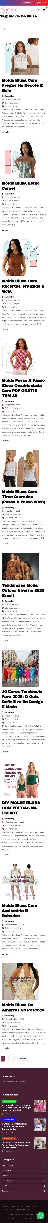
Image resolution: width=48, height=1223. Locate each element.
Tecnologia (6, 1191)
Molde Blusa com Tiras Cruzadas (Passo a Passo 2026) (23, 497)
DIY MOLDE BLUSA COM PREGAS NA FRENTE (21, 808)
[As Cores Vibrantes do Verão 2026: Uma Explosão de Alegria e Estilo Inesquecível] (40, 1106)
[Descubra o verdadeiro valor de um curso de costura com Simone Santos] (40, 1143)
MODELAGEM (7, 1166)
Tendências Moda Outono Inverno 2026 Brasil (23, 590)
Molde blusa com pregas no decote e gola (22, 85)
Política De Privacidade (33, 1218)
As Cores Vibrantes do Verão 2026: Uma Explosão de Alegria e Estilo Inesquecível (16, 1108)
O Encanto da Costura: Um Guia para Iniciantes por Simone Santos (14, 1126)
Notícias (5, 1176)
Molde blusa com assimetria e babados (19, 910)
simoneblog (9, 96)
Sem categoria (7, 1181)
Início (4, 29)
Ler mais (5, 132)
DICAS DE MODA (9, 1101)
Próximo (22, 1059)
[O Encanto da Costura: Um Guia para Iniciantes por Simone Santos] (40, 1124)
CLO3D (5, 1186)
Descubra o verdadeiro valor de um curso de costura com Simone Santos (16, 1145)
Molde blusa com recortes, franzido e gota (23, 286)
